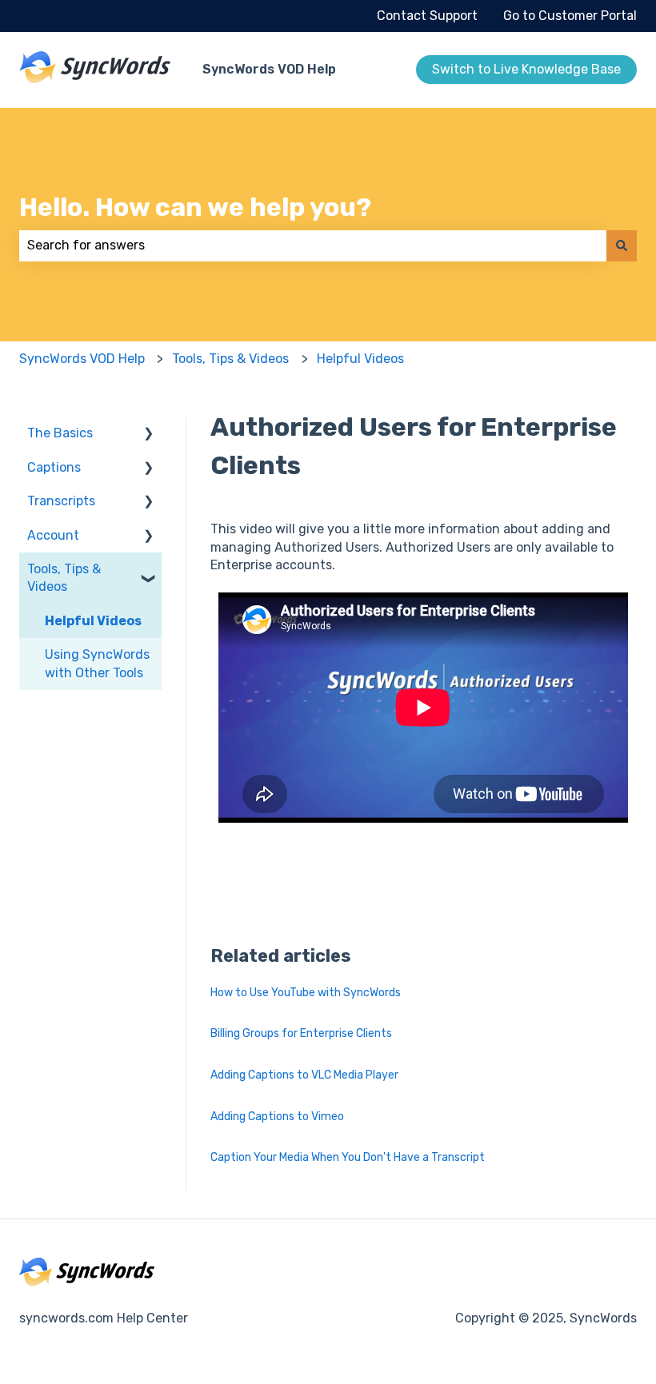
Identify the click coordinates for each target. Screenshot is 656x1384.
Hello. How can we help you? (195, 207)
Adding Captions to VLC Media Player (304, 1075)
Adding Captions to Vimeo (277, 1116)
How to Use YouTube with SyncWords (305, 992)
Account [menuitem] (53, 535)
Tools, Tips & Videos (230, 358)
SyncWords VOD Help (269, 69)
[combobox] (312, 245)
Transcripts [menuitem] (61, 501)
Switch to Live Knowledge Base (526, 69)
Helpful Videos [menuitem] (93, 620)
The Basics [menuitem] (60, 433)
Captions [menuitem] (54, 467)
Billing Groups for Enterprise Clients (301, 1033)
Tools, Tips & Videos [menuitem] (64, 577)
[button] (149, 434)
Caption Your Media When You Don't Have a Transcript (347, 1157)
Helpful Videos (360, 358)
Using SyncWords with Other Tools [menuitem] (97, 663)
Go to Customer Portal (570, 15)
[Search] (621, 245)
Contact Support (427, 15)
